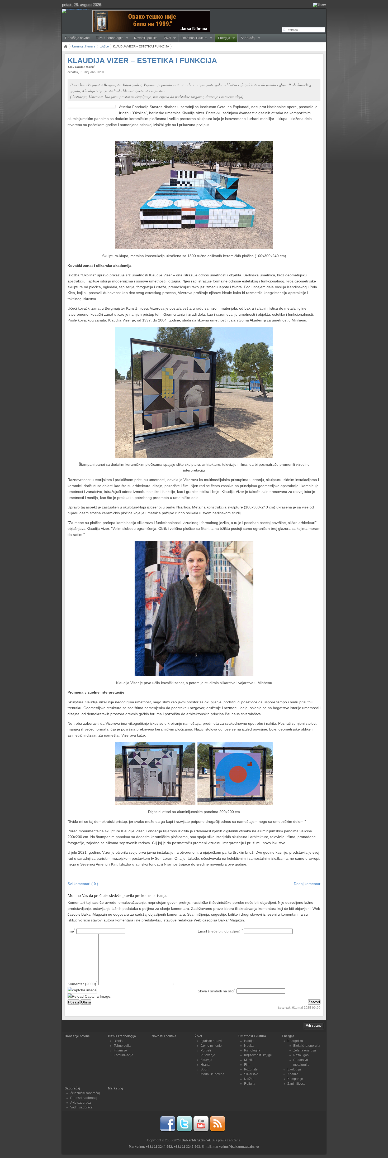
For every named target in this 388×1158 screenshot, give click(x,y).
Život (166, 38)
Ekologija (294, 1069)
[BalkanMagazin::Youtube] (201, 1131)
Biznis (118, 1041)
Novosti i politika (146, 38)
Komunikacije (123, 1055)
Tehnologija (122, 1046)
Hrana (205, 1064)
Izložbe (104, 46)
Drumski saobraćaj (83, 1098)
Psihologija (252, 1050)
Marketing (115, 1088)
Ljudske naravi (211, 1041)
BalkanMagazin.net (196, 1140)
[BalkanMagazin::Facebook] (168, 1131)
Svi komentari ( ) (83, 884)
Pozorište (251, 1069)
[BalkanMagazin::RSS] (217, 1131)
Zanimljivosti (296, 1083)
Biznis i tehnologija (108, 38)
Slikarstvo (251, 1074)
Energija (222, 38)
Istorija (249, 1041)
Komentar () (82, 984)
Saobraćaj (246, 38)
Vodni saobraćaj (81, 1107)
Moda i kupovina (212, 1074)
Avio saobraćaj (81, 1102)
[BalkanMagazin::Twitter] (184, 1131)
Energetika (295, 1041)
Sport (204, 1069)
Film (247, 1064)
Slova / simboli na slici (216, 991)
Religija (249, 1083)
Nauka (249, 1046)
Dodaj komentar (307, 884)
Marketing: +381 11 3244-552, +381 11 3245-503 (164, 1147)
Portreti (206, 1050)
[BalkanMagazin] (76, 11)
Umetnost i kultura (192, 38)
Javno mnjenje (211, 1046)
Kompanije (295, 1079)
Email (220, 931)
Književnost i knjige (258, 1055)
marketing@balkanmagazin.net (235, 1147)
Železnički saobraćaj (85, 1093)
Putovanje (208, 1055)
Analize (292, 1074)
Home (66, 46)
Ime (71, 931)
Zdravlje (206, 1060)
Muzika (249, 1060)
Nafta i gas (301, 1055)
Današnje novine (77, 38)
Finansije (120, 1050)
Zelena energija (304, 1050)
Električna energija (306, 1046)
